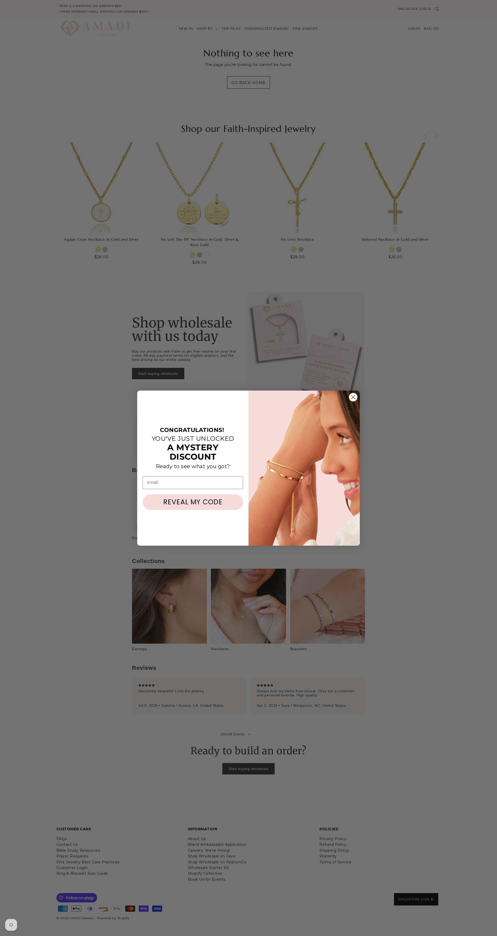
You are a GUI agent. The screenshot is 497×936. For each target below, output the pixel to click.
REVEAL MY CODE (193, 502)
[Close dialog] (353, 397)
